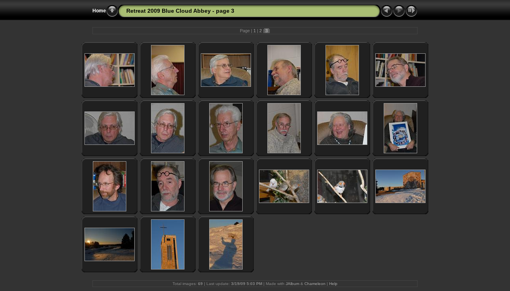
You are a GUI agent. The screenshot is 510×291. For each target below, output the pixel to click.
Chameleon (315, 283)
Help (333, 283)
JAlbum (292, 283)
